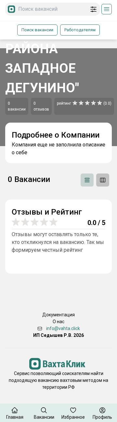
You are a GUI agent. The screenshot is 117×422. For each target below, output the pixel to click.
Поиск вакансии (37, 29)
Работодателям (80, 29)
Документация (58, 314)
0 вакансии (17, 106)
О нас (58, 321)
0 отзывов (41, 106)
